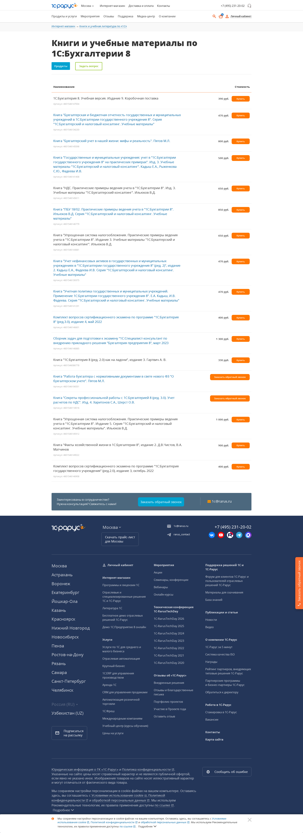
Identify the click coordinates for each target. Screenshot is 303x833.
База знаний (213, 600)
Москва (59, 566)
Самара (59, 672)
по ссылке (163, 805)
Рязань (59, 663)
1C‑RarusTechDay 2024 (169, 633)
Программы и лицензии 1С (120, 585)
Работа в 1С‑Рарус (218, 705)
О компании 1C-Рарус (221, 640)
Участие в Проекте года (170, 709)
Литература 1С (112, 608)
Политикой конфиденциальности (113, 822)
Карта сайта (214, 739)
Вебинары (161, 587)
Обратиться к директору (221, 692)
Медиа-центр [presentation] (146, 16)
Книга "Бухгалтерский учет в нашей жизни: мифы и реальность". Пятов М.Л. (111, 141)
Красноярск (63, 619)
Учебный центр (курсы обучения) (125, 726)
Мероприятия (164, 565)
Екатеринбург (65, 592)
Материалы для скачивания (224, 592)
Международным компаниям (122, 718)
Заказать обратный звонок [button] (230, 377)
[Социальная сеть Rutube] (230, 535)
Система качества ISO (220, 654)
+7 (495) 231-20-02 (233, 6)
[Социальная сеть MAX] (248, 535)
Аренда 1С (109, 685)
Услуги (107, 640)
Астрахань (62, 575)
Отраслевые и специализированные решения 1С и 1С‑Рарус (124, 596)
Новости (211, 620)
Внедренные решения (169, 683)
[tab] (63, 16)
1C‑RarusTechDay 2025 (169, 626)
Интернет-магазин (112, 6)
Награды (211, 662)
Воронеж (61, 583)
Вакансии (211, 719)
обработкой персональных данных (119, 800)
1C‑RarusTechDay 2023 (169, 641)
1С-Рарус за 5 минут (218, 647)
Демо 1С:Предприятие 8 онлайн (124, 627)
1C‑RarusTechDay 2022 (169, 648)
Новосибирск (65, 637)
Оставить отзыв (164, 716)
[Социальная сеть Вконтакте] (212, 535)
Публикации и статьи (221, 612)
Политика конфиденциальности (146, 769)
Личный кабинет (120, 565)
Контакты (163, 6)
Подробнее (61, 810)
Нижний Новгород (71, 628)
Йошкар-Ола (65, 601)
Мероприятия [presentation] (90, 16)
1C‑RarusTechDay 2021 (169, 655)
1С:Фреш (108, 711)
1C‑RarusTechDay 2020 (169, 663)
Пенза (58, 646)
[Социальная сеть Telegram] (239, 535)
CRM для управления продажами (124, 692)
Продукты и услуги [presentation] (64, 16)
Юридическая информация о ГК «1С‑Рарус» (85, 769)
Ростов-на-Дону (67, 654)
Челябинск (62, 690)
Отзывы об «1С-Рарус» (170, 675)
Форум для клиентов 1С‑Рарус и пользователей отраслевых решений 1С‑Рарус (227, 581)
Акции (158, 572)
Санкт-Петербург (69, 681)
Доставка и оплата (141, 6)
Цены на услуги (112, 733)
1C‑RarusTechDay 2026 (169, 619)
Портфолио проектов (168, 702)
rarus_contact (182, 534)
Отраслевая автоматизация (121, 659)
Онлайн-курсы (163, 594)
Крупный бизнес (113, 666)
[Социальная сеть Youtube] (221, 535)
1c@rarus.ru (222, 501)
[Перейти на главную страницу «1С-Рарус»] (65, 6)
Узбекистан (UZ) (67, 713)
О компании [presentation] (167, 16)
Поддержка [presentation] (125, 16)
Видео (209, 627)
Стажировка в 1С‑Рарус (221, 712)
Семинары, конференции (171, 580)
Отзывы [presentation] (108, 16)
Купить (241, 98)
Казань (59, 610)
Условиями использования (119, 795)
